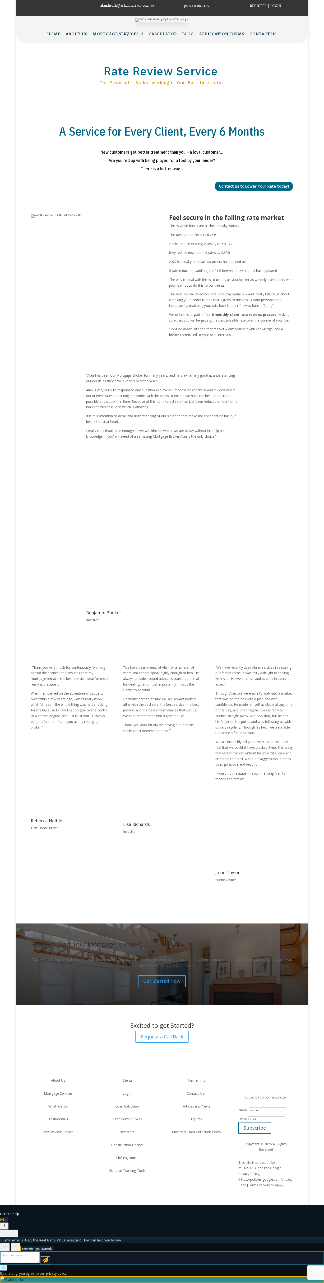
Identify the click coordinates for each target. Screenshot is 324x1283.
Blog (188, 34)
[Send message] (45, 1260)
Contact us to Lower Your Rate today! (254, 186)
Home (53, 34)
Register (258, 6)
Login (276, 6)
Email (242, 1119)
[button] (162, 1279)
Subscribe (255, 1128)
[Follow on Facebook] (34, 5)
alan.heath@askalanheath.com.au (127, 5)
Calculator (163, 34)
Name (243, 1110)
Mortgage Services (116, 34)
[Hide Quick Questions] (5, 1247)
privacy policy (56, 1273)
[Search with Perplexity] (3, 1268)
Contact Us (263, 34)
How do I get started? (37, 1248)
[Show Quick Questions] (15, 1247)
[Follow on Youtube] (266, 1081)
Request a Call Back (162, 1036)
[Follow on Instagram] (44, 5)
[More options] (4, 1226)
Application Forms (221, 34)
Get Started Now (162, 981)
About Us (77, 34)
